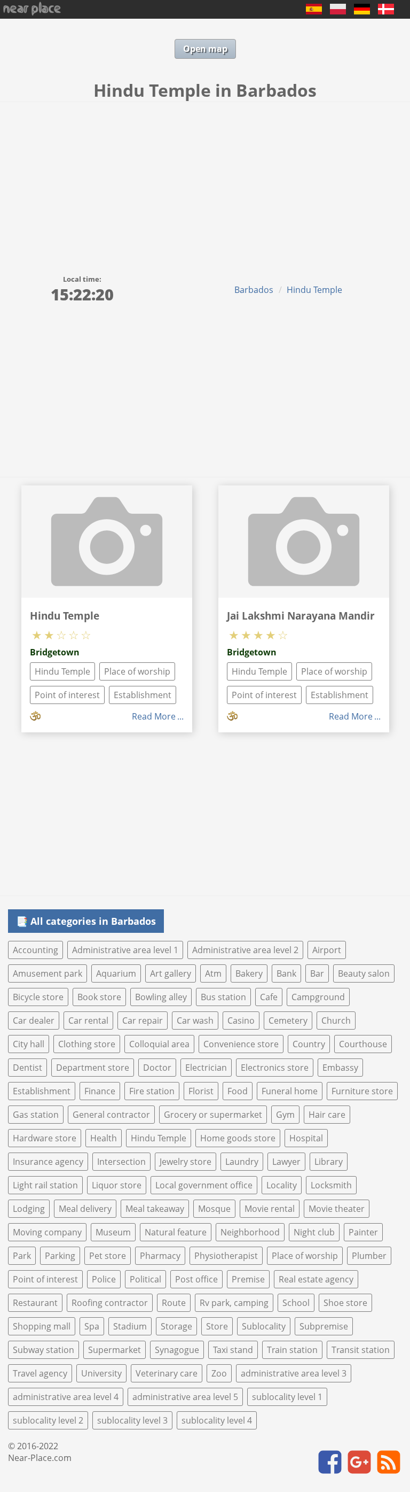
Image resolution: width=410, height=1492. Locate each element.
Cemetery (288, 1020)
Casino (241, 1020)
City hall (28, 1044)
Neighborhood (250, 1232)
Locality (281, 1185)
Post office (196, 1279)
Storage (176, 1326)
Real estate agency (316, 1279)
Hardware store (44, 1138)
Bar (317, 973)
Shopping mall (41, 1326)
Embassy (340, 1067)
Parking (60, 1256)
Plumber (369, 1256)
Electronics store (275, 1067)
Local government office (204, 1185)
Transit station (361, 1350)
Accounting (35, 950)
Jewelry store (185, 1162)
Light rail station (45, 1185)
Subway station (43, 1350)
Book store (99, 997)
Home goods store (237, 1138)
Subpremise (323, 1326)
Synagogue (177, 1350)
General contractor (111, 1114)
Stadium (130, 1326)
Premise (248, 1279)
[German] (362, 11)
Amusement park (47, 973)
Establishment (142, 695)
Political (145, 1279)
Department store (92, 1067)
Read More (154, 716)
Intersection (121, 1162)
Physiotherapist (226, 1256)
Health (103, 1138)
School (296, 1303)
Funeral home (290, 1091)
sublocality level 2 (48, 1420)
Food (237, 1091)
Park (22, 1256)
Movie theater (337, 1209)
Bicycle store (38, 997)
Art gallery (170, 973)
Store (217, 1326)
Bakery (249, 973)
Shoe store (345, 1303)
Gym (285, 1114)
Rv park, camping (234, 1303)
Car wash (195, 1020)
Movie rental (270, 1209)
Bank (286, 973)
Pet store (107, 1256)
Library (328, 1162)
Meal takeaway (154, 1209)
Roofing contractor (110, 1303)
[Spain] (314, 11)
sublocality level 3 (132, 1420)
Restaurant (35, 1303)
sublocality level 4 (217, 1420)
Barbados (253, 290)
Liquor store (116, 1185)
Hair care (327, 1114)
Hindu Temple (314, 290)
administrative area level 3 (293, 1373)
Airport (326, 950)
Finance (99, 1091)
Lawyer (286, 1162)
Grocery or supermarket (213, 1114)
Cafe (269, 997)
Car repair (142, 1020)
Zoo (219, 1373)
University (101, 1373)
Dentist (27, 1067)
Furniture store (362, 1091)
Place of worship (137, 671)
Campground (318, 997)
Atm (213, 973)
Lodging (29, 1209)
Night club (314, 1232)
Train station (292, 1350)
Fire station (152, 1091)
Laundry (241, 1162)
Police (104, 1279)
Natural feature (176, 1232)
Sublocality (264, 1326)
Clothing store (86, 1044)
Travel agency (40, 1373)
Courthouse (363, 1044)
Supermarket (114, 1350)
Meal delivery (85, 1209)
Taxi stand (233, 1350)
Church (336, 1020)
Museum (113, 1232)
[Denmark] (386, 11)
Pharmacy (160, 1256)
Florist (201, 1091)
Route (174, 1303)
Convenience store (241, 1044)
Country (309, 1044)
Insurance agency (48, 1162)
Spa (91, 1326)
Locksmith (331, 1185)
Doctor (157, 1067)
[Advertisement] (205, 182)
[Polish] (338, 11)
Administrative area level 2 (245, 950)
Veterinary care (167, 1373)
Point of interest (67, 695)
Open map (205, 49)
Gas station (36, 1114)
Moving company (47, 1232)
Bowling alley (161, 997)
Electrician (206, 1067)
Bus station (223, 997)
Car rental (88, 1020)
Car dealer (33, 1020)
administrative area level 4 (66, 1397)
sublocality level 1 (287, 1397)
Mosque (214, 1209)
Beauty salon (364, 973)
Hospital (306, 1138)
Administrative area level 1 (125, 950)
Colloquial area (159, 1044)
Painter (363, 1232)
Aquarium (116, 973)
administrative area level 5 (185, 1397)
